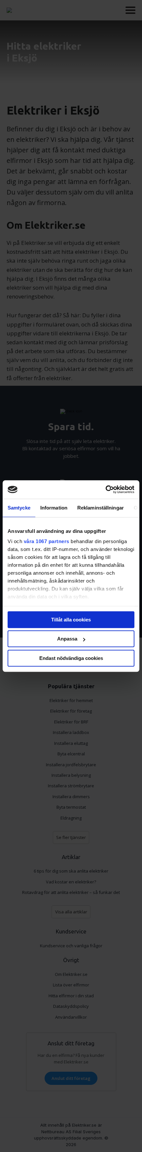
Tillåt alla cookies (71, 619)
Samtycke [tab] (19, 508)
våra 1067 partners (46, 541)
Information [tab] (53, 508)
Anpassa (67, 638)
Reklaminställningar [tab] (100, 508)
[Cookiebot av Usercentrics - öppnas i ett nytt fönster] (105, 489)
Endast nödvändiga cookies (71, 658)
